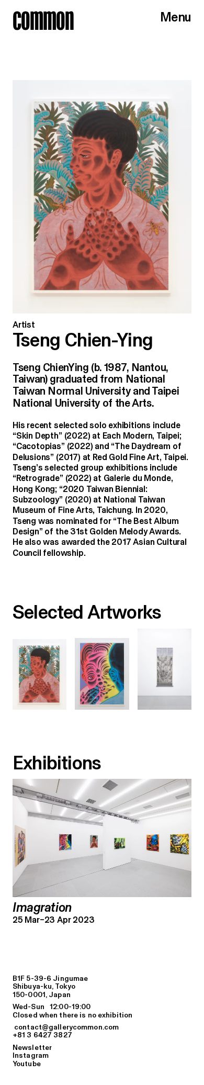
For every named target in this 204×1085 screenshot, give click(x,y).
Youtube (27, 1064)
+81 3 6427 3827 (42, 1035)
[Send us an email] (102, 1028)
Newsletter (32, 1048)
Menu (175, 18)
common (43, 20)
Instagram (31, 1056)
